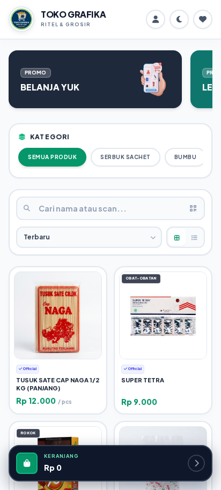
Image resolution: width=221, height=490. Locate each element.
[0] (202, 19)
